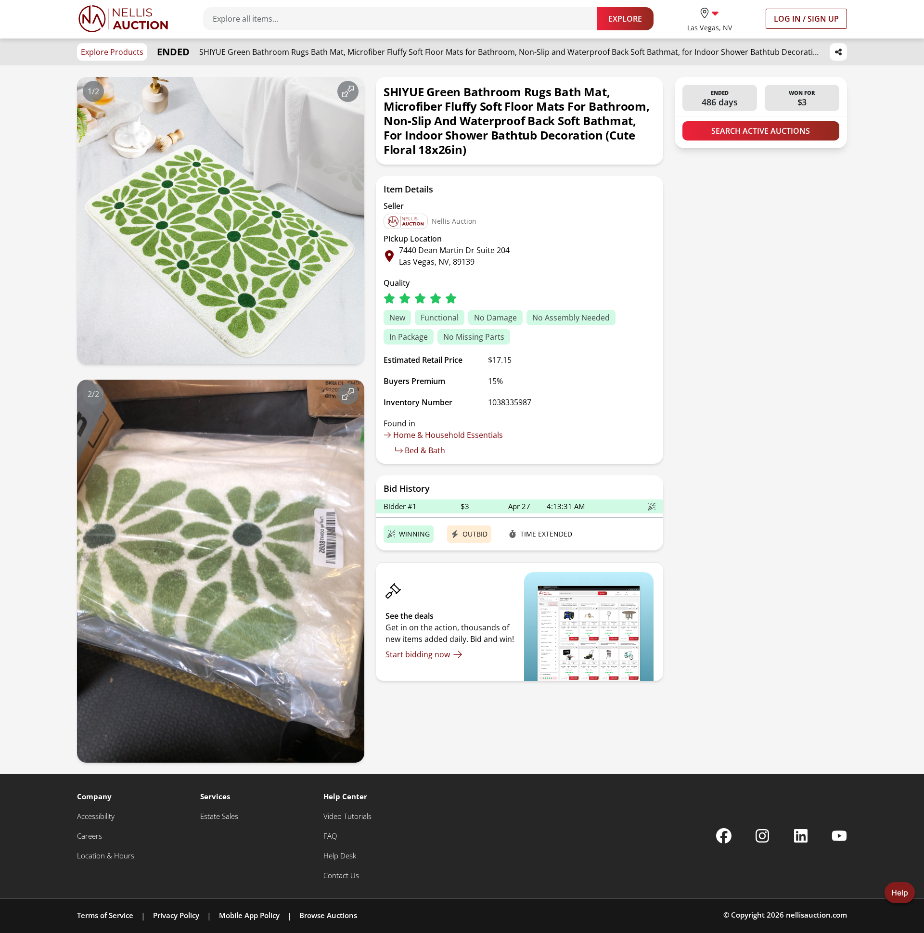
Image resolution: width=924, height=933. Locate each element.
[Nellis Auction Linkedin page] (800, 836)
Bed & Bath (425, 450)
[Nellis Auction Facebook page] (724, 836)
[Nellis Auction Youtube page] (839, 836)
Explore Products (112, 52)
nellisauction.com (816, 915)
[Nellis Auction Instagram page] (762, 836)
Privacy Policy (176, 915)
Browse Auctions (328, 915)
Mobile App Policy (249, 915)
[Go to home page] (123, 18)
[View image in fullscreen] (348, 91)
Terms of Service (105, 915)
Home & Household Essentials (448, 435)
